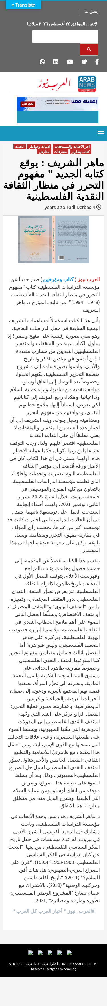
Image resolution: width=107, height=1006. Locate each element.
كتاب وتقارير (81, 152)
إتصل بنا (91, 11)
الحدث (19, 147)
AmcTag (70, 969)
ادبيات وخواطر (39, 147)
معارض (44, 152)
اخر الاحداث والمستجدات (72, 147)
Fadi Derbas (78, 207)
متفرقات (60, 152)
